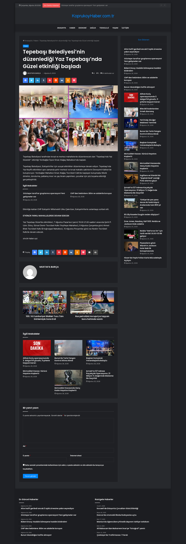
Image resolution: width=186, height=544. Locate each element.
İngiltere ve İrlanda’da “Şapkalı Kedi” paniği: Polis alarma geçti (150, 178)
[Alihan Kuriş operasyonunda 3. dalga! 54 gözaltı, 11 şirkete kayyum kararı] (37, 348)
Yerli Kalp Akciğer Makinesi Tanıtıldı (148, 121)
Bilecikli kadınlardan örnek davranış (149, 110)
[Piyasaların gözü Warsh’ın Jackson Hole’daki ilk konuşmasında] (131, 246)
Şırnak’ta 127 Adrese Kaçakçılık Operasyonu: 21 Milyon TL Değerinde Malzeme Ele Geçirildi (99, 374)
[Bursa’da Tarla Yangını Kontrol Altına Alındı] (68, 348)
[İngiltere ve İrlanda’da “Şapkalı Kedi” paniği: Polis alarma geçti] (131, 179)
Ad (24, 446)
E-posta (26, 456)
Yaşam (115, 28)
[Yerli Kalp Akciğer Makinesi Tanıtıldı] (131, 123)
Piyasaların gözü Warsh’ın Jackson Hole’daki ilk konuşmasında (148, 247)
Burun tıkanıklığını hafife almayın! (139, 87)
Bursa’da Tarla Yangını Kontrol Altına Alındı (65, 359)
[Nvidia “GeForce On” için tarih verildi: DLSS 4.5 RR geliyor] (131, 234)
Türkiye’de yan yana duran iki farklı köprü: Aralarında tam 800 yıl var (150, 203)
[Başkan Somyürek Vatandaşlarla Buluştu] (100, 348)
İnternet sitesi (75, 456)
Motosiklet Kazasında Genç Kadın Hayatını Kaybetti (67, 389)
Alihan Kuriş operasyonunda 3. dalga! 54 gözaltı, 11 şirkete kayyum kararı (36, 360)
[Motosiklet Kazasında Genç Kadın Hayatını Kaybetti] (68, 378)
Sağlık (93, 28)
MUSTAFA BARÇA (34, 73)
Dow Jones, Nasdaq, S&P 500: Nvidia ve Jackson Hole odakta (142, 222)
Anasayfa (61, 28)
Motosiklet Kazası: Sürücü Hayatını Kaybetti (35, 372)
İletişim (125, 28)
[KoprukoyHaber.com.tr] (93, 16)
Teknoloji (104, 28)
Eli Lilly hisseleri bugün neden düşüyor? (141, 214)
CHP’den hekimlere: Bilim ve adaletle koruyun (91, 193)
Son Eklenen (143, 39)
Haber (72, 28)
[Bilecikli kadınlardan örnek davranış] (131, 112)
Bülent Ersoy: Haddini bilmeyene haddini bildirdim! (81, 5)
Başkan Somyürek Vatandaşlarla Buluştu (96, 359)
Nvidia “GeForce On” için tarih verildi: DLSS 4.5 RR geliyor (151, 233)
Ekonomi (82, 28)
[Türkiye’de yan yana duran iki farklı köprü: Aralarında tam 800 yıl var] (131, 203)
